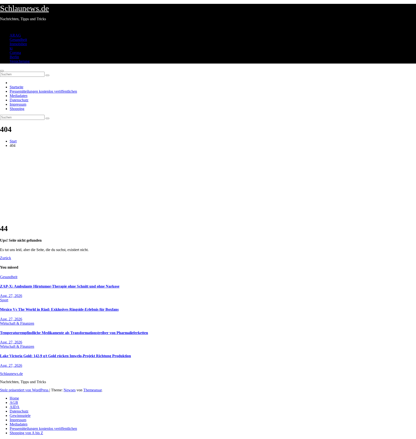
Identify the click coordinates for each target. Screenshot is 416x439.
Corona (15, 53)
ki (11, 48)
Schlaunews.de (24, 8)
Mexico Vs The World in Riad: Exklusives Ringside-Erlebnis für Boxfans (59, 309)
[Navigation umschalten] (2, 70)
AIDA (15, 407)
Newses (70, 390)
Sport (4, 300)
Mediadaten (18, 96)
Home (14, 398)
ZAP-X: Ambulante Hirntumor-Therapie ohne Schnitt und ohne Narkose (59, 286)
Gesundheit (18, 40)
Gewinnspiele (20, 415)
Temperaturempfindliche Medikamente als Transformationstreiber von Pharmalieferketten (74, 333)
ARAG (15, 35)
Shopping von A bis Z (26, 433)
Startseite (16, 87)
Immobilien (18, 44)
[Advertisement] (208, 185)
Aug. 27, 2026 (11, 296)
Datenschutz (19, 100)
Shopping (17, 109)
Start (13, 141)
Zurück (5, 258)
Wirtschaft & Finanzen (17, 323)
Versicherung (20, 61)
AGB (14, 402)
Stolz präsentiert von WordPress (24, 390)
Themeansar (92, 390)
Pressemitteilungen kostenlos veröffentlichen (43, 91)
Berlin (14, 57)
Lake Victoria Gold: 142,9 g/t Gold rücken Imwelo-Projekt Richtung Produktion (65, 356)
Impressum (18, 104)
